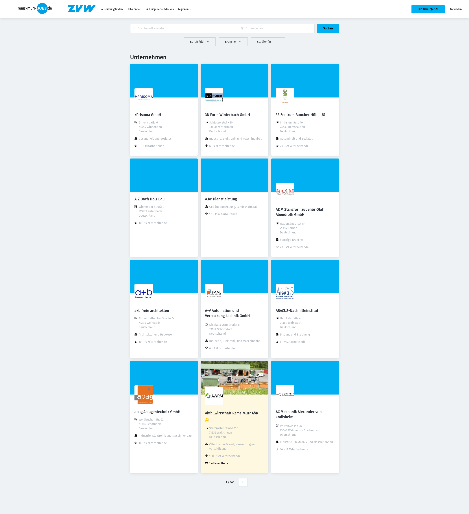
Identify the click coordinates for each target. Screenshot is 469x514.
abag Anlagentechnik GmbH (157, 412)
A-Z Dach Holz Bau (149, 199)
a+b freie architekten (151, 310)
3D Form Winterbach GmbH (227, 115)
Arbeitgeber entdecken (160, 9)
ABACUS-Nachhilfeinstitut (297, 310)
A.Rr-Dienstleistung (221, 199)
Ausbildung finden (112, 9)
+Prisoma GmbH (147, 115)
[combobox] (184, 28)
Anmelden (456, 9)
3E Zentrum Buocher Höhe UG (300, 115)
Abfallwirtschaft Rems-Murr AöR (231, 413)
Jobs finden (134, 9)
